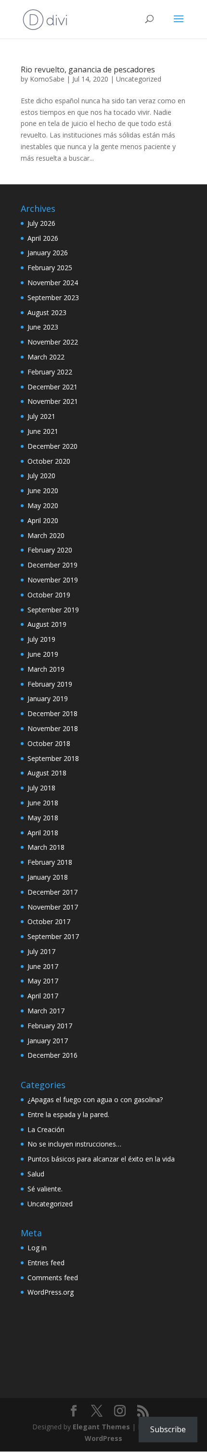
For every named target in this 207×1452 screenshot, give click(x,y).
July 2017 (41, 951)
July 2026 (41, 223)
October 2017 (48, 921)
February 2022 (49, 371)
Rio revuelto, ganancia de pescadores (88, 69)
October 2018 (48, 743)
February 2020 (49, 549)
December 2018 (52, 713)
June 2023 (42, 327)
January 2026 (47, 252)
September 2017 (53, 936)
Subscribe (168, 1429)
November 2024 (52, 282)
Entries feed (46, 1262)
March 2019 (46, 669)
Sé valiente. (45, 1188)
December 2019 (52, 564)
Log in (37, 1247)
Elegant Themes (101, 1426)
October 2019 (48, 594)
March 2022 (46, 356)
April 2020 (42, 520)
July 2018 (41, 787)
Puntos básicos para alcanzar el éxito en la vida (101, 1158)
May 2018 (42, 817)
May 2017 (42, 980)
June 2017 (42, 966)
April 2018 (42, 832)
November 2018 (52, 728)
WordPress (103, 1438)
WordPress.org (50, 1292)
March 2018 (46, 847)
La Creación (46, 1129)
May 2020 (42, 505)
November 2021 (52, 401)
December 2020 (52, 446)
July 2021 (41, 416)
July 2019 (41, 639)
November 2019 (52, 579)
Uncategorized (138, 78)
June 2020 (42, 490)
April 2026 (42, 238)
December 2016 (52, 1055)
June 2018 (42, 802)
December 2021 (52, 386)
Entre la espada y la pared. (68, 1114)
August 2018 (46, 772)
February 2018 (49, 862)
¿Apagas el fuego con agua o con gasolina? (95, 1099)
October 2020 (48, 461)
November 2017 (52, 907)
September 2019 (53, 609)
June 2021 (42, 431)
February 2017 (49, 1025)
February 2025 (49, 267)
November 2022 (52, 341)
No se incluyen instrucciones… (74, 1143)
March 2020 (46, 535)
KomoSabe (47, 78)
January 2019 (47, 698)
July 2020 (41, 475)
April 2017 (42, 995)
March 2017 (46, 1010)
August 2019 (46, 624)
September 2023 (53, 297)
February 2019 (49, 684)
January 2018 (47, 877)
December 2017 (52, 892)
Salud (35, 1173)
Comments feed (52, 1277)
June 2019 (42, 654)
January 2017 (47, 1040)
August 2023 (46, 312)
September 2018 (53, 758)
